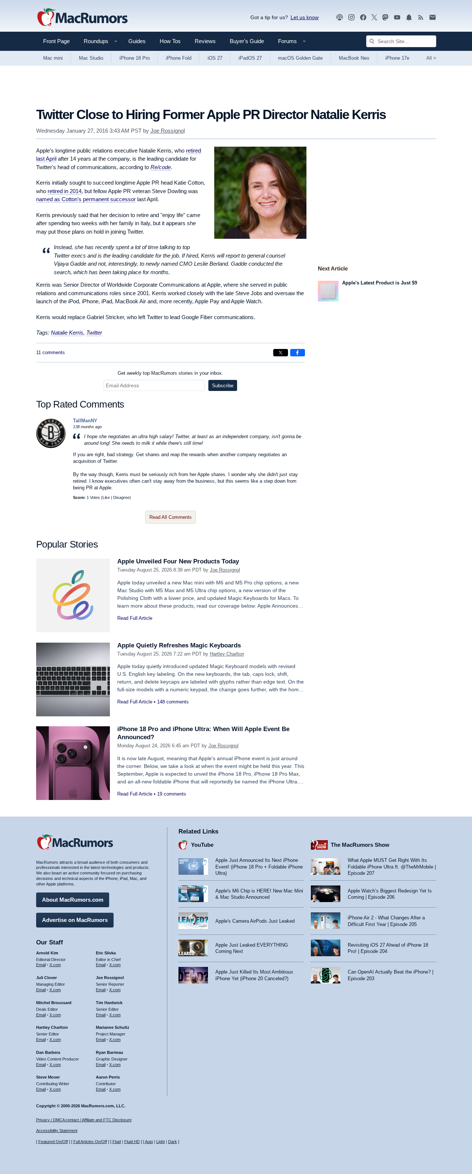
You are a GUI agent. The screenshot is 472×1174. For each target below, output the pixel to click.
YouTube (202, 845)
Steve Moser (48, 1077)
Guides (137, 41)
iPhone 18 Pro (134, 58)
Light (160, 1141)
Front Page (56, 41)
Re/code (160, 167)
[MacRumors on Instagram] (351, 17)
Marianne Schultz (112, 1027)
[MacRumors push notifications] (409, 17)
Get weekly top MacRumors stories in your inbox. (170, 373)
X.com (55, 964)
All (431, 58)
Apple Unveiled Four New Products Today (178, 561)
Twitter (94, 332)
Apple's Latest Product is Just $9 (379, 283)
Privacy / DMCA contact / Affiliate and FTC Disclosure (84, 1120)
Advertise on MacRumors (75, 920)
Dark (172, 1141)
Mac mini (53, 58)
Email (41, 964)
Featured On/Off (53, 1141)
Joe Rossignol (167, 130)
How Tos (170, 41)
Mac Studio (91, 58)
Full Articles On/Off (90, 1141)
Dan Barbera (48, 1052)
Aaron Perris (108, 1077)
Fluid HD (132, 1141)
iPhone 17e (397, 58)
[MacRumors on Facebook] (363, 17)
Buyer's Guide (247, 41)
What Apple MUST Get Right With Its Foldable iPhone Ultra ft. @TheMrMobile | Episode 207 (392, 866)
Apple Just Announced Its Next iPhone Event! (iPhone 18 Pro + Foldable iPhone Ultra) (259, 866)
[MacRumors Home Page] (82, 18)
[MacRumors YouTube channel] (397, 17)
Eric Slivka (106, 953)
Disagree (121, 497)
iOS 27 (215, 58)
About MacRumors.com (72, 900)
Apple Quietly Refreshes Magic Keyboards (179, 645)
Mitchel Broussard (54, 1002)
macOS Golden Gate (300, 58)
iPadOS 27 (250, 58)
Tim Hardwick (109, 1002)
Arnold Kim (47, 953)
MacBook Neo (354, 58)
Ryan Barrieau (109, 1052)
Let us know (305, 17)
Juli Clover (46, 977)
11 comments (50, 352)
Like (106, 497)
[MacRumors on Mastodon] (385, 17)
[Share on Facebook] (297, 352)
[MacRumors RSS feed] (420, 17)
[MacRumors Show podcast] (339, 17)
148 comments (173, 702)
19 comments (171, 794)
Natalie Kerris (67, 332)
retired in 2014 (64, 191)
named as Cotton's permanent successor (86, 199)
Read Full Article (134, 618)
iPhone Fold (178, 58)
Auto (149, 1141)
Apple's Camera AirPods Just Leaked (255, 921)
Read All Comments (170, 517)
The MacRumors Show (360, 845)
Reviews (205, 41)
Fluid (116, 1141)
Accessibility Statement (56, 1130)
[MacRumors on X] (374, 17)
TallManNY (85, 420)
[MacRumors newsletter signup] (432, 17)
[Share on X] (280, 352)
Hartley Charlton (227, 654)
